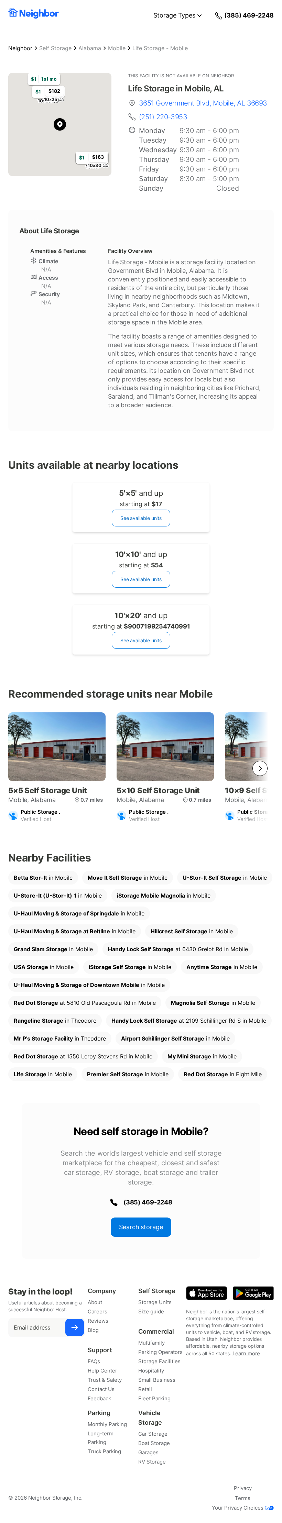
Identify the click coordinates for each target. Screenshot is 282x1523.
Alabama (89, 48)
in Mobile (43, 877)
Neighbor (20, 48)
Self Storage (55, 48)
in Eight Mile (223, 1074)
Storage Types (174, 15)
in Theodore (55, 1020)
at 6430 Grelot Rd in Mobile (178, 949)
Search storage (141, 1227)
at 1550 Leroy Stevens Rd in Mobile (83, 1056)
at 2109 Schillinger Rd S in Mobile (188, 1020)
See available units (141, 518)
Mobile (117, 48)
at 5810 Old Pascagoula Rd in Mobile (85, 1002)
